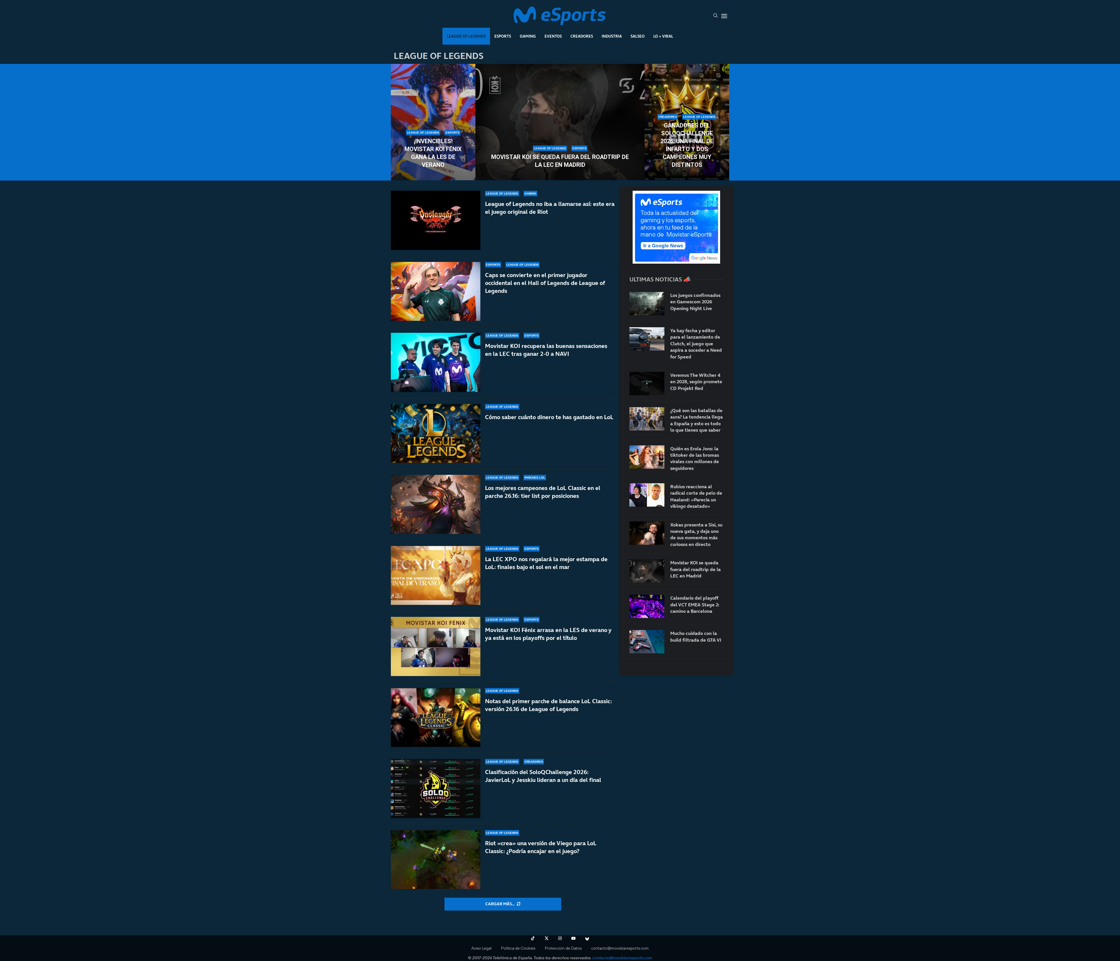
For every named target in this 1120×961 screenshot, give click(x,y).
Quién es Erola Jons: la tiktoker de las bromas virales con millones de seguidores (694, 458)
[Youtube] (573, 938)
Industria (612, 36)
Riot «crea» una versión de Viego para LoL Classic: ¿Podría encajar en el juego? (540, 847)
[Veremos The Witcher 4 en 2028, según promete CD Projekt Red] (646, 383)
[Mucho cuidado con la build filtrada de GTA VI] (646, 641)
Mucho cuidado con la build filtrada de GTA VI (695, 636)
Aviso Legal (481, 948)
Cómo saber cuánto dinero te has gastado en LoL (549, 417)
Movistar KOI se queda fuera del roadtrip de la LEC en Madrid (560, 160)
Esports (502, 36)
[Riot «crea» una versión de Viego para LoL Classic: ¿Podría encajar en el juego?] (435, 859)
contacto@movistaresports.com (620, 948)
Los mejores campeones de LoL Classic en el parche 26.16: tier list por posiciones (542, 492)
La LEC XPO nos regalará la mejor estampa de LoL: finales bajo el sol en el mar (546, 563)
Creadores (581, 36)
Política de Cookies (518, 948)
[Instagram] (560, 938)
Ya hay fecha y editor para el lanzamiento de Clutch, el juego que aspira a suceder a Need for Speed (696, 343)
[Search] (715, 16)
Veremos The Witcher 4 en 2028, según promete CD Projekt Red (696, 381)
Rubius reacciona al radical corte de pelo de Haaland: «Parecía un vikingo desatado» (696, 496)
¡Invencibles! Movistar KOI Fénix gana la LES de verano (433, 153)
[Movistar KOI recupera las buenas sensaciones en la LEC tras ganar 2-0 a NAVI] (435, 362)
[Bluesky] (587, 938)
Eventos (553, 36)
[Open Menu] (724, 16)
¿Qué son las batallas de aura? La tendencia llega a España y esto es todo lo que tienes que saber (696, 420)
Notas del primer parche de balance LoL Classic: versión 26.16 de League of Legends (548, 705)
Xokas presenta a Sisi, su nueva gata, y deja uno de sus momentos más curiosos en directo (696, 534)
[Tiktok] (533, 938)
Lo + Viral (663, 36)
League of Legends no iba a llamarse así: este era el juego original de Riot (550, 208)
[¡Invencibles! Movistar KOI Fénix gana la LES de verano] (433, 122)
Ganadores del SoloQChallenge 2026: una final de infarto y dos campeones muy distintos (686, 145)
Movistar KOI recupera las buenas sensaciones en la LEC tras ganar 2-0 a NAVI (546, 350)
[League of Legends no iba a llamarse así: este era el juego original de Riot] (435, 220)
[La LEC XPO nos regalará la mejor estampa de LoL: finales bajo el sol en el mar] (435, 575)
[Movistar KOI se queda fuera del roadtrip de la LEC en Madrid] (560, 122)
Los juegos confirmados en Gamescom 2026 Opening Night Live (695, 301)
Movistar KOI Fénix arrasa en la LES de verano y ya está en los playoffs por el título (548, 634)
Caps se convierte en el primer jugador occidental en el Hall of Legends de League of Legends (545, 283)
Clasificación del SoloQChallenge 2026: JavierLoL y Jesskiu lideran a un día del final (543, 776)
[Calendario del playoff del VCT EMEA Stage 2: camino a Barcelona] (646, 606)
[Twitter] (547, 938)
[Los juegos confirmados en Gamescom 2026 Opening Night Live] (646, 303)
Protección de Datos (563, 948)
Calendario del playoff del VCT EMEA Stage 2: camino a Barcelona (694, 604)
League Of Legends (466, 36)
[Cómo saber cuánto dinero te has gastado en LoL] (435, 433)
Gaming (528, 36)
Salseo (638, 36)
